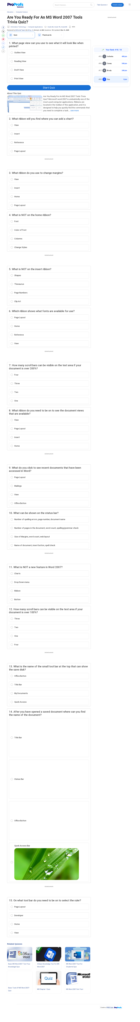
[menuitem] (102, 5)
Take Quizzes (102, 5)
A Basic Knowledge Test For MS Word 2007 (48, 965)
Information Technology (18, 27)
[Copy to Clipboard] (3, 47)
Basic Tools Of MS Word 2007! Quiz (18, 989)
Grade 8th (64, 27)
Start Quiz (49, 87)
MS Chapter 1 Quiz (43, 989)
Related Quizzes (14, 944)
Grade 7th (57, 27)
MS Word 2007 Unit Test (74, 989)
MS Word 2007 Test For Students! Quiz (74, 965)
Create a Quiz (117, 5)
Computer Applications (35, 27)
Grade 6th (51, 27)
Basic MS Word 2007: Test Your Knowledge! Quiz (19, 965)
